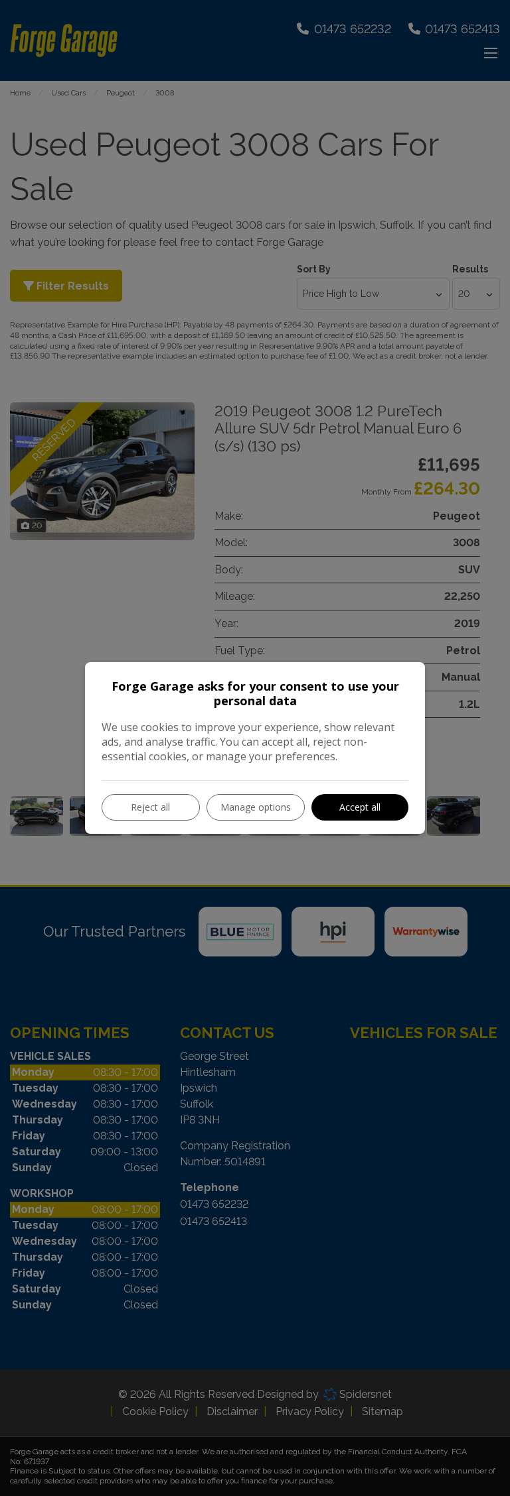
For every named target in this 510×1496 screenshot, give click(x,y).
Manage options (255, 807)
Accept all (360, 807)
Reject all (150, 807)
